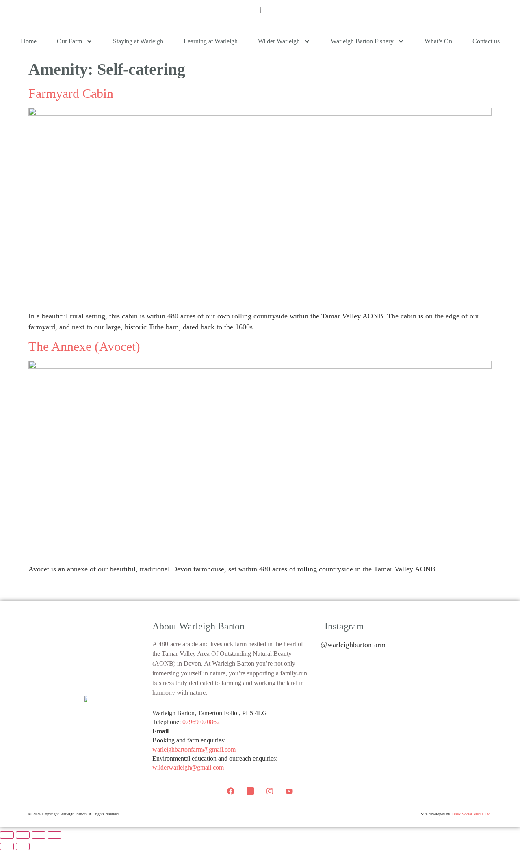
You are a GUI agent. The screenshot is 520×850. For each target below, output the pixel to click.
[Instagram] (269, 791)
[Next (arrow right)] (23, 846)
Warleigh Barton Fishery (362, 41)
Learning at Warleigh (211, 41)
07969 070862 (201, 721)
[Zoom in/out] (7, 835)
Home (29, 41)
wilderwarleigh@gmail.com (188, 767)
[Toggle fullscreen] (23, 835)
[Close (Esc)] (54, 835)
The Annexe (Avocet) (84, 346)
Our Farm (69, 41)
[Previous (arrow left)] (7, 846)
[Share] (39, 835)
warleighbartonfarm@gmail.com (194, 749)
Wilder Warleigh (279, 41)
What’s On (438, 41)
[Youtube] (289, 791)
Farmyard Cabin (70, 93)
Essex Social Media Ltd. (471, 814)
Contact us (486, 41)
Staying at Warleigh (138, 41)
